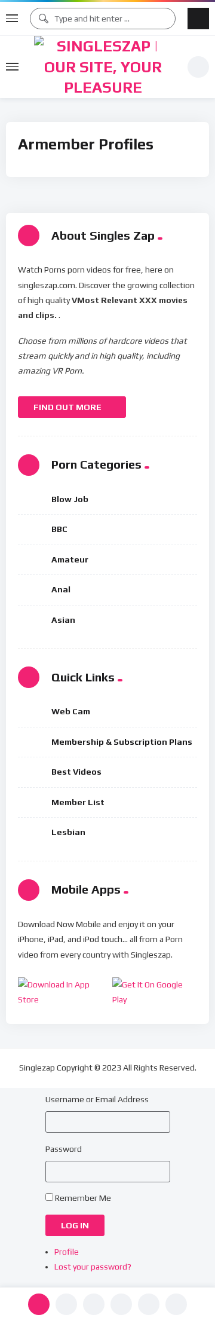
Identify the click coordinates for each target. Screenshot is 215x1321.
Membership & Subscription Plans (121, 742)
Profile (66, 1251)
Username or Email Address (97, 1099)
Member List (78, 802)
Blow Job (69, 499)
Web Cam (70, 711)
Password (63, 1149)
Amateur (69, 559)
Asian (63, 620)
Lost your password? (92, 1266)
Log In (75, 1225)
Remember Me (83, 1198)
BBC (59, 529)
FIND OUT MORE (68, 407)
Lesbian (68, 832)
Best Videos (76, 771)
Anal (60, 589)
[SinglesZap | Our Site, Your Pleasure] (102, 67)
